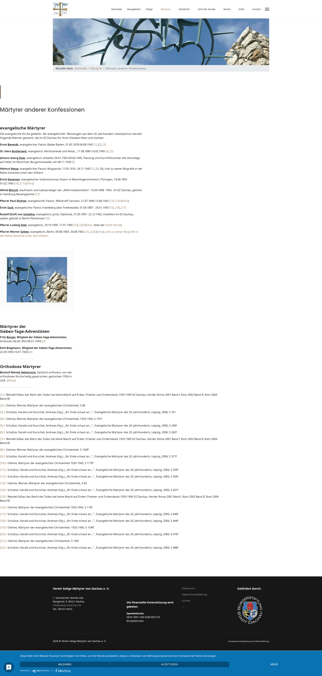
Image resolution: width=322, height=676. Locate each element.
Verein (227, 9)
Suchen (256, 9)
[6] (73, 162)
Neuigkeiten (134, 9)
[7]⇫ (2, 439)
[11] (22, 183)
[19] (75, 225)
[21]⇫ (3, 541)
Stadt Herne (113, 225)
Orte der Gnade (206, 9)
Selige (149, 9)
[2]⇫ (2, 405)
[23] (43, 341)
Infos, (90, 225)
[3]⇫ (2, 412)
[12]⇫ (3, 476)
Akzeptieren (169, 664)
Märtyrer (166, 9)
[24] (30, 352)
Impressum (188, 588)
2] (100, 144)
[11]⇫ (3, 470)
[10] (16, 183)
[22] (93, 232)
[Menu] (267, 9)
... (183, 607)
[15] (111, 207)
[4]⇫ (2, 419)
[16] (117, 207)
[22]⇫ (3, 547)
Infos (241, 9)
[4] (107, 151)
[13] (111, 201)
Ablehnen (64, 664)
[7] (92, 169)
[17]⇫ (3, 514)
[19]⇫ (3, 527)
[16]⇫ (3, 507)
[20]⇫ (3, 534)
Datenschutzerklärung (194, 594)
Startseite (116, 9)
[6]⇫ (2, 432)
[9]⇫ (2, 456)
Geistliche (184, 9)
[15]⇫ (3, 496)
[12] (37, 194)
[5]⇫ (2, 425)
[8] (97, 169)
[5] (111, 151)
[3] (104, 144)
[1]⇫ (2, 395)
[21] (87, 232)
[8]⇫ (2, 450)
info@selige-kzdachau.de (67, 605)
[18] (47, 218)
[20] (81, 225)
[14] (117, 201)
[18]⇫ (3, 521)
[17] (123, 207)
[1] (95, 144)
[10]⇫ (3, 463)
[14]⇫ (3, 490)
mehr (274, 664)
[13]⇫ (3, 483)
